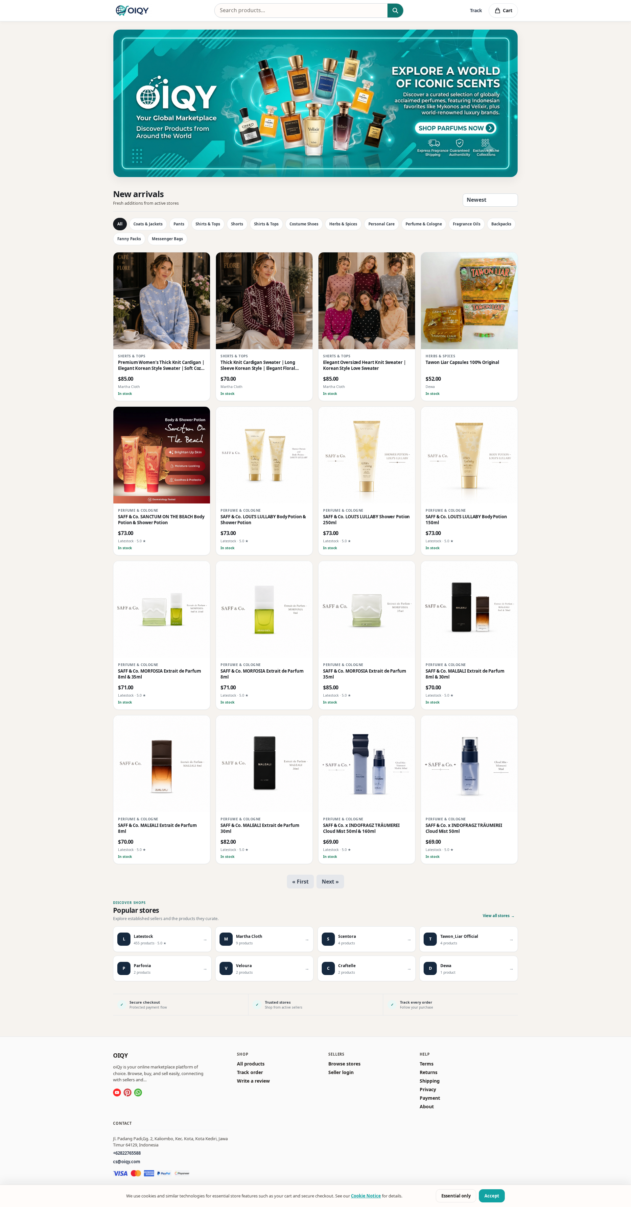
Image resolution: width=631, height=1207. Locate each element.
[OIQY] (132, 10)
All (120, 223)
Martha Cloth (129, 387)
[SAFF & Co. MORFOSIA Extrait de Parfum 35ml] (366, 609)
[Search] (395, 10)
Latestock (126, 541)
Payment (430, 1098)
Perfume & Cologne (424, 223)
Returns (428, 1072)
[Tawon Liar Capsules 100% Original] (469, 300)
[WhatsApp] (138, 1092)
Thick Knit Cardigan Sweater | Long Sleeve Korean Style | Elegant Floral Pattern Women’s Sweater (258, 366)
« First (300, 881)
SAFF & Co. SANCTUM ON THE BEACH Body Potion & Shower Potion (161, 520)
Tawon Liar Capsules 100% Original (462, 363)
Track (476, 10)
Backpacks (501, 223)
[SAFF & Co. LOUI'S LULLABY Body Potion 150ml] (469, 455)
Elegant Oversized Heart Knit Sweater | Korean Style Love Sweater (364, 366)
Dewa (430, 387)
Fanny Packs (129, 238)
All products (251, 1064)
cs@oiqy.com (126, 1162)
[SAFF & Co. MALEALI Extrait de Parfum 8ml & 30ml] (469, 609)
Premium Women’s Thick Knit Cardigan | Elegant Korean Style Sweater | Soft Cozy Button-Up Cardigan (161, 366)
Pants (179, 223)
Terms (426, 1064)
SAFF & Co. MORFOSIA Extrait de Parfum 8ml (262, 674)
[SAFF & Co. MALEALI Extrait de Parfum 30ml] (264, 763)
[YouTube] (117, 1092)
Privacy (428, 1089)
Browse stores (344, 1064)
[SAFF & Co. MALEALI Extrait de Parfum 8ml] (161, 763)
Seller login (341, 1072)
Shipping (430, 1081)
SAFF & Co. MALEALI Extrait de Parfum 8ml (157, 829)
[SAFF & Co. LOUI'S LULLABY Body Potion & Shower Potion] (264, 455)
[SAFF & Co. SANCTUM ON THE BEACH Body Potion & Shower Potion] (161, 455)
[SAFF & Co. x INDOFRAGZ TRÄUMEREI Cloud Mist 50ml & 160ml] (366, 763)
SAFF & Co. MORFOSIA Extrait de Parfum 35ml (364, 674)
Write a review (253, 1081)
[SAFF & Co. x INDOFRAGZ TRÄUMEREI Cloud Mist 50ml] (469, 763)
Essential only (456, 1196)
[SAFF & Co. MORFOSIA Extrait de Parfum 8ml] (264, 609)
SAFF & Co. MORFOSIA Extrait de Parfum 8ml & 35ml (159, 674)
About (427, 1107)
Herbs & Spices (343, 223)
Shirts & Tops (208, 223)
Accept (491, 1196)
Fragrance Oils (466, 223)
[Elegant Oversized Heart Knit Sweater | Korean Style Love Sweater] (366, 300)
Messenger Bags (167, 238)
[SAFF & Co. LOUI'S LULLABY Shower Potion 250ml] (366, 455)
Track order (250, 1072)
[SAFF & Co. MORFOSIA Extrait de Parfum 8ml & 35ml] (161, 609)
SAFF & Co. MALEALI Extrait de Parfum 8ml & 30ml (465, 674)
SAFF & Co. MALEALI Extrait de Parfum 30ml (260, 829)
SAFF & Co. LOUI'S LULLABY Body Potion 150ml (466, 520)
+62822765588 (127, 1153)
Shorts (237, 223)
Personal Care (381, 223)
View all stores (499, 915)
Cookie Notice (366, 1196)
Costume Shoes (304, 223)
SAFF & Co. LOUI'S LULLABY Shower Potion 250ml (366, 520)
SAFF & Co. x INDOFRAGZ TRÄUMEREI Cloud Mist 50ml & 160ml (361, 829)
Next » (330, 881)
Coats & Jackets (148, 223)
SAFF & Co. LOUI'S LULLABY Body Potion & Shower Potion (263, 520)
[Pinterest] (127, 1092)
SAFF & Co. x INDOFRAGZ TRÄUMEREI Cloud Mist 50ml (464, 829)
